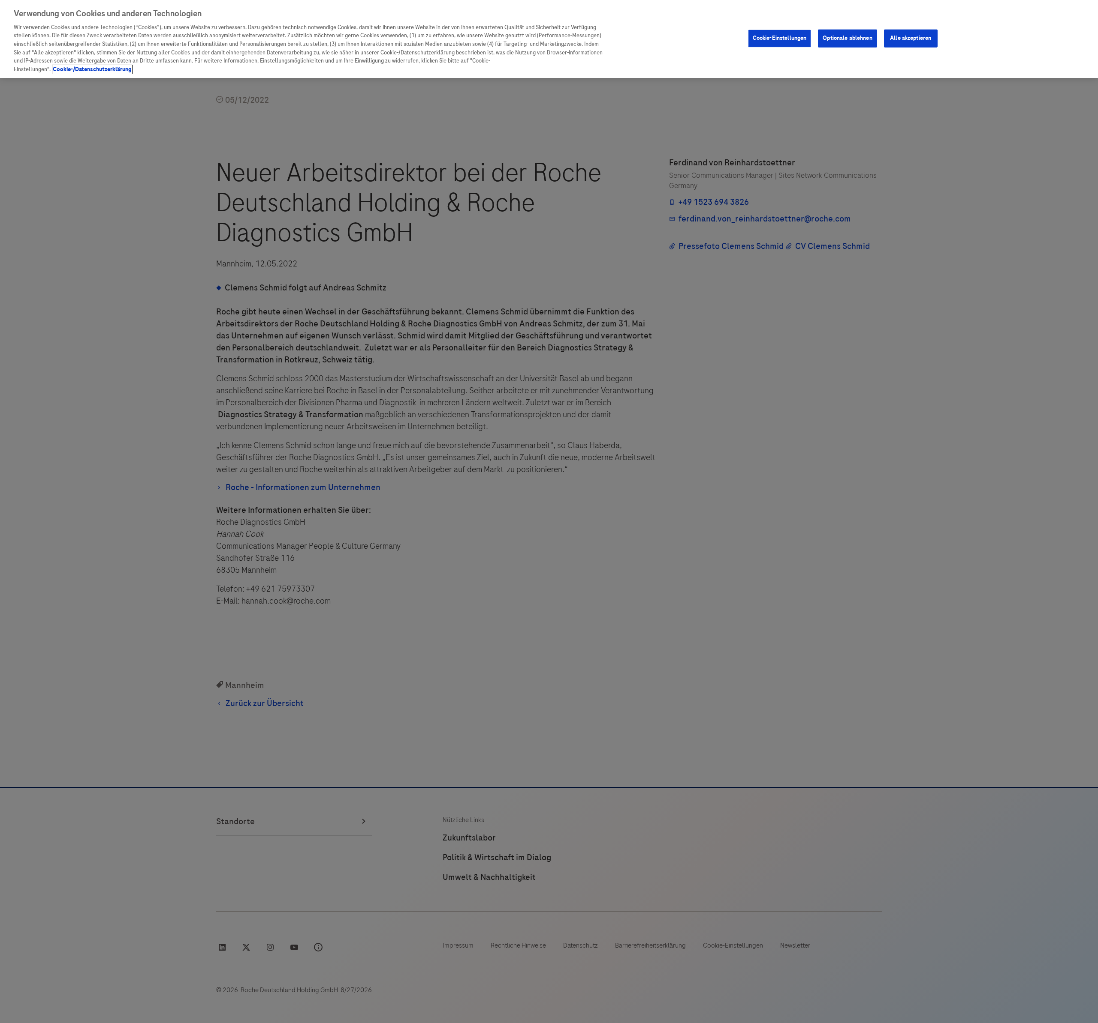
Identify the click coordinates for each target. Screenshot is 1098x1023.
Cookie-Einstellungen (780, 38)
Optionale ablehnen (847, 38)
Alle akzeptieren (910, 38)
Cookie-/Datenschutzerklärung (92, 69)
